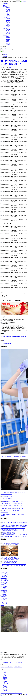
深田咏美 (4, 598)
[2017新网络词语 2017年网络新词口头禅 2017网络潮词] (13, 526)
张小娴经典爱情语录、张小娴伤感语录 (9, 560)
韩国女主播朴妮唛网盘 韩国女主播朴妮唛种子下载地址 (13, 536)
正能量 (3, 575)
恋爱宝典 (4, 576)
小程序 (7, 26)
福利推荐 (8, 18)
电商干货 (8, 20)
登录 (7, 3)
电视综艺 (8, 40)
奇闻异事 (4, 578)
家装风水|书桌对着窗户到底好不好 (8, 562)
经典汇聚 (5, 28)
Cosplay (3, 588)
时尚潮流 (8, 9)
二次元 (3, 583)
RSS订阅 (2, 667)
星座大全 (8, 43)
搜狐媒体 (16, 667)
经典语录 (8, 32)
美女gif (3, 592)
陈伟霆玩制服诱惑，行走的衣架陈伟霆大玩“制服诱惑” (13, 565)
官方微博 (7, 667)
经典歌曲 (8, 33)
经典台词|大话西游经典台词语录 (8, 533)
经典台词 (8, 29)
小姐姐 (3, 594)
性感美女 (4, 595)
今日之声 (8, 13)
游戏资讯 (8, 39)
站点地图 (20, 662)
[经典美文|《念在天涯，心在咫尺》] (9, 556)
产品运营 (8, 22)
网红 (3, 599)
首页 (4, 5)
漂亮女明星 (4, 580)
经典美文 (8, 30)
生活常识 (8, 14)
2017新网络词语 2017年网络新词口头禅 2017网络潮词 (13, 528)
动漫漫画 (5, 56)
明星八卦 (4, 579)
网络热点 (5, 6)
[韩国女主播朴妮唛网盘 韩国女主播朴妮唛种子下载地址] (14, 534)
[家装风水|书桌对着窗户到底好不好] (9, 561)
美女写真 (4, 572)
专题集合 (7, 662)
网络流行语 (4, 574)
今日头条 (11, 667)
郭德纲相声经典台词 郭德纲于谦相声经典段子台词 (12, 530)
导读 (10, 67)
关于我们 (3, 662)
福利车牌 (4, 596)
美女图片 (4, 590)
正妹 (3, 605)
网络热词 (8, 10)
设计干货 (8, 25)
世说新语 (8, 7)
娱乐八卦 (8, 36)
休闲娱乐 (5, 35)
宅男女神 (4, 582)
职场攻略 (8, 16)
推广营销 (8, 21)
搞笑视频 (8, 37)
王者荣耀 (4, 586)
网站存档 (16, 662)
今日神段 (4, 591)
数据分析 (8, 24)
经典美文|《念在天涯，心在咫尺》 (8, 557)
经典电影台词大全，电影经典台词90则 (9, 544)
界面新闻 (20, 667)
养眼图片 (8, 44)
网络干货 (5, 17)
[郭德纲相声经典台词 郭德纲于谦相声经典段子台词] (13, 529)
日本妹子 (4, 603)
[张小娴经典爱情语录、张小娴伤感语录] (10, 558)
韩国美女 (4, 584)
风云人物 (8, 11)
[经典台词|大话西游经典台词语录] (8, 532)
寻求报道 (11, 662)
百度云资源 (4, 587)
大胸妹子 (4, 602)
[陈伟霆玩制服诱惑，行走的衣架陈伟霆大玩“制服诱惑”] (13, 564)
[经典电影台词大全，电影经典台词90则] (10, 543)
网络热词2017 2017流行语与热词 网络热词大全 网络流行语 (14, 525)
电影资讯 (8, 41)
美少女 (3, 601)
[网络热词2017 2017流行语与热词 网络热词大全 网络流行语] (14, 524)
